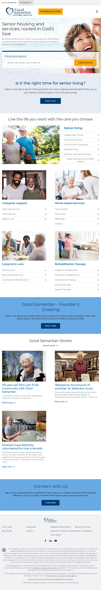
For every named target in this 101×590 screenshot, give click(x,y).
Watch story (7, 403)
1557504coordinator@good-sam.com (46, 568)
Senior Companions (83, 531)
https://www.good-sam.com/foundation (62, 576)
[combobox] (39, 63)
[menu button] (97, 12)
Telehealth (60, 219)
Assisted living (71, 149)
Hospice (59, 224)
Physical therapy (63, 285)
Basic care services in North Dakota (80, 160)
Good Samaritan (9, 3)
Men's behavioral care (12, 275)
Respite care (8, 219)
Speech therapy (63, 289)
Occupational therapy (65, 280)
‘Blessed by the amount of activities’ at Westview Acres (74, 386)
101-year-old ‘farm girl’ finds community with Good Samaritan (20, 388)
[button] (85, 63)
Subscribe (50, 503)
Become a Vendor (83, 527)
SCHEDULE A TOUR (50, 11)
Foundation (25, 3)
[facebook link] (45, 541)
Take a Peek (50, 326)
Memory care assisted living (77, 154)
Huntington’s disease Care (15, 280)
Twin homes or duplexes (76, 144)
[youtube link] (55, 541)
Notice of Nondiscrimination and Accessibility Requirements (50, 579)
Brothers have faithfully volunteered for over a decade (22, 446)
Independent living (73, 135)
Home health (61, 209)
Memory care (8, 270)
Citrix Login (7, 527)
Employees (31, 527)
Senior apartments (73, 140)
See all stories (49, 345)
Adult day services (11, 209)
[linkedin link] (50, 541)
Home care (60, 214)
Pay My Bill (7, 531)
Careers (29, 531)
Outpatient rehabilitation (67, 275)
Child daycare (9, 214)
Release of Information (60, 527)
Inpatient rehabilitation (66, 270)
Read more (60, 401)
